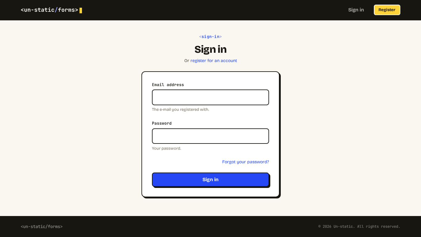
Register (386, 9)
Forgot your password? (245, 161)
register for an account (213, 60)
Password (162, 123)
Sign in (356, 10)
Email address (168, 84)
